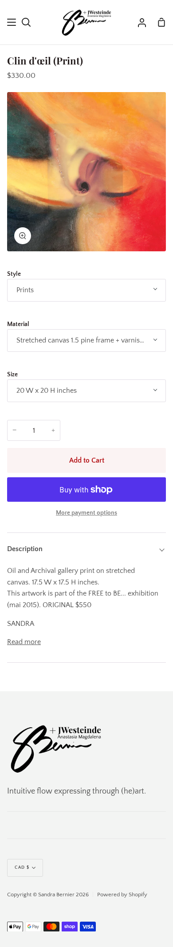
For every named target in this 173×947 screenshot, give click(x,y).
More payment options (86, 512)
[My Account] (142, 22)
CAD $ (22, 867)
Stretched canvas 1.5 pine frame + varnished (83, 340)
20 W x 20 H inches (46, 391)
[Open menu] (12, 22)
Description (25, 549)
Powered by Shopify (122, 894)
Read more (24, 642)
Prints (25, 290)
